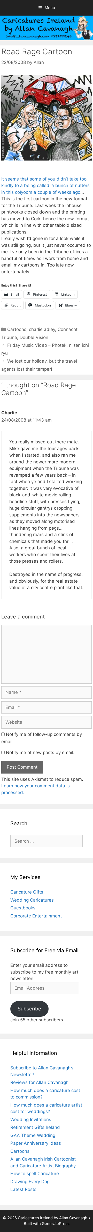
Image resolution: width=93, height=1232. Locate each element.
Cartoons (16, 329)
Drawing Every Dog (30, 1181)
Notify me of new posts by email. (40, 752)
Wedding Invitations (30, 1119)
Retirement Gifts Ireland (35, 1127)
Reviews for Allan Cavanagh (39, 1082)
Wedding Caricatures (32, 900)
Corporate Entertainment (36, 915)
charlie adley (42, 329)
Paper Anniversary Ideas (35, 1143)
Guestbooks (22, 907)
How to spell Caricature (34, 1173)
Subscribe (29, 1008)
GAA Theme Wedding (32, 1135)
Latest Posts (23, 1189)
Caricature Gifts (26, 892)
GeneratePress (55, 1223)
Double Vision (34, 337)
